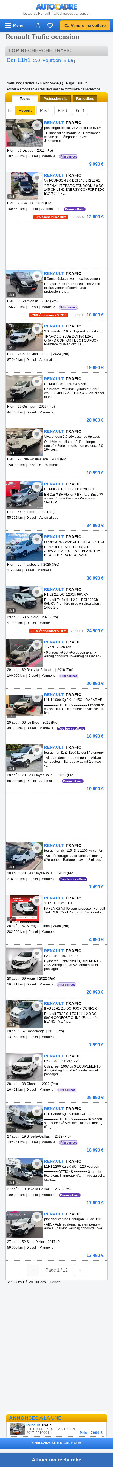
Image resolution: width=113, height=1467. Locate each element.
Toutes (25, 99)
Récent (25, 110)
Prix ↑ (45, 110)
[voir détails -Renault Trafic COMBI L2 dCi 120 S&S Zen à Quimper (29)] (24, 389)
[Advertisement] (55, 230)
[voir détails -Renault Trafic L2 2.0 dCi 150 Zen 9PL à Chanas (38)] (24, 1067)
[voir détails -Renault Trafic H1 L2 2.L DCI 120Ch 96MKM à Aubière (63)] (24, 600)
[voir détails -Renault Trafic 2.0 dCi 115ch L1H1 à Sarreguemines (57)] (24, 909)
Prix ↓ (62, 110)
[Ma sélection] (50, 25)
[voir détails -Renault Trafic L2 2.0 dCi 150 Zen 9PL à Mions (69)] (24, 961)
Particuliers (85, 99)
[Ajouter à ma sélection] (37, 125)
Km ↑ (80, 110)
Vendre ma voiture (88, 25)
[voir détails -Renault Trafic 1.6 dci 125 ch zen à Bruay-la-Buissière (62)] (24, 653)
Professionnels (55, 99)
